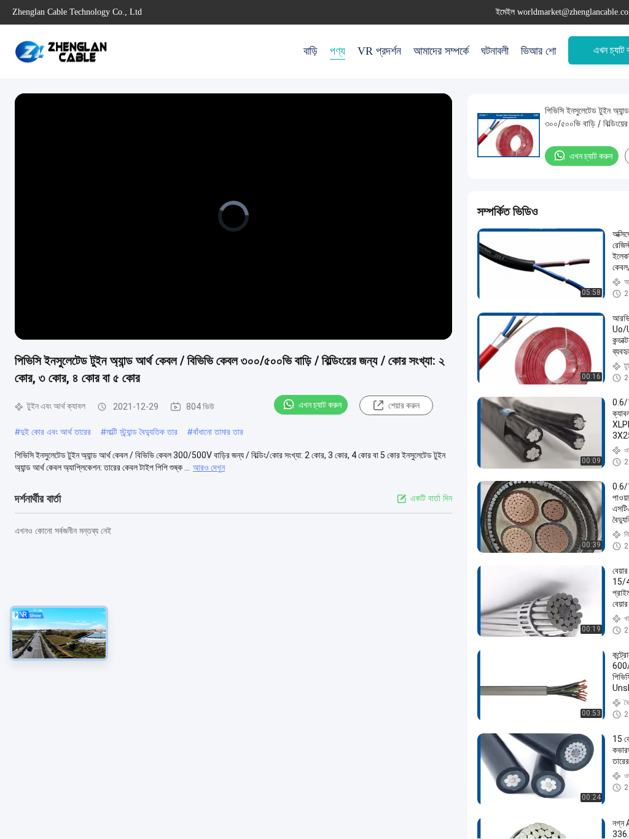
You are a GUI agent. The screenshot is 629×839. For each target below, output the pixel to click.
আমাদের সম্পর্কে (441, 51)
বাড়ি (310, 51)
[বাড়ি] (61, 51)
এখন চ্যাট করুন (320, 405)
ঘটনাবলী (495, 51)
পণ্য (337, 51)
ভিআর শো (538, 51)
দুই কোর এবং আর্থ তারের (55, 431)
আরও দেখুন (209, 467)
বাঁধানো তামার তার (218, 431)
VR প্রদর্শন (379, 51)
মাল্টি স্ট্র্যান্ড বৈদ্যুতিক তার (142, 431)
